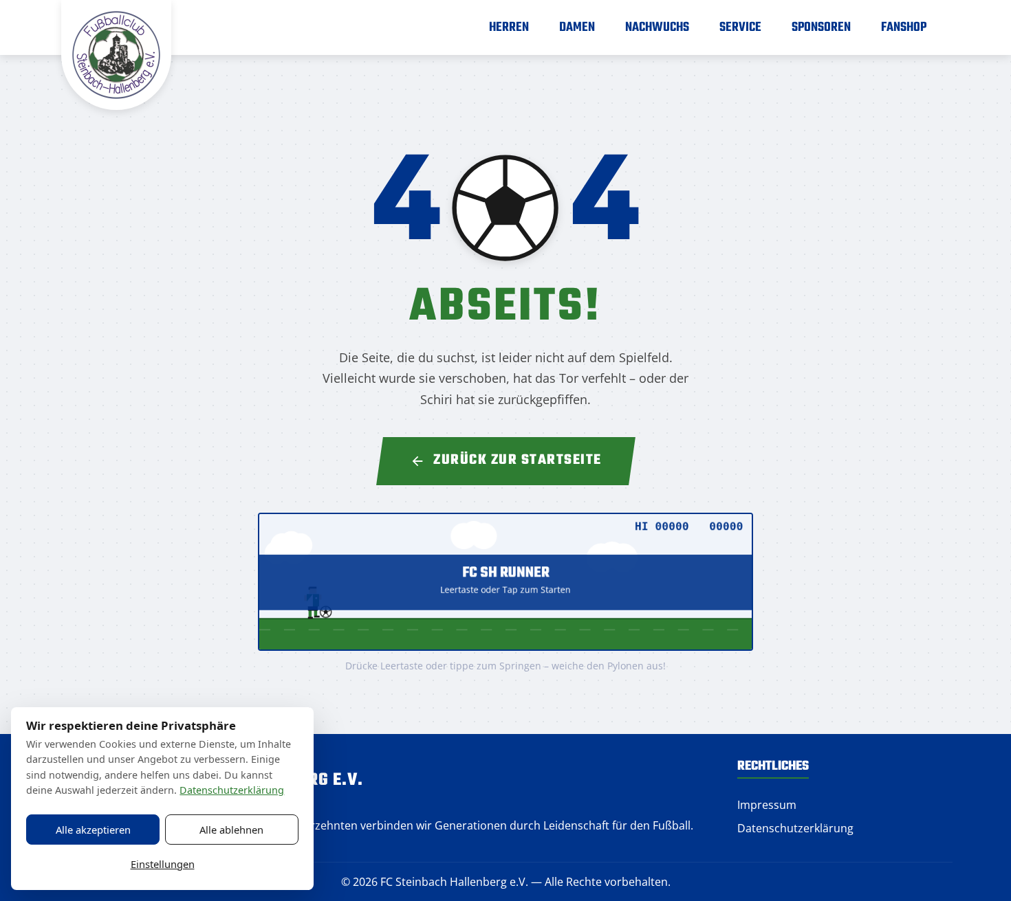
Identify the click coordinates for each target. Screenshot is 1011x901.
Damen (577, 27)
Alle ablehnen (231, 829)
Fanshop (903, 27)
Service (740, 27)
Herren (509, 27)
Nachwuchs (657, 27)
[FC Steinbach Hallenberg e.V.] (116, 55)
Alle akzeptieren (93, 829)
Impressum (766, 804)
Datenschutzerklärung (795, 828)
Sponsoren (821, 27)
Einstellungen (163, 864)
